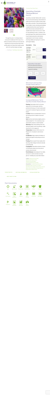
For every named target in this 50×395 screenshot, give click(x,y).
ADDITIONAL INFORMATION (21, 172)
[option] (14, 17)
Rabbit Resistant (40, 168)
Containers (35, 165)
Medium (27, 168)
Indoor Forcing (38, 166)
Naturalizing (31, 168)
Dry (31, 166)
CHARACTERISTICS (8, 172)
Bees (31, 165)
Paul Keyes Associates (17, 50)
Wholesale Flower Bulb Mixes (31, 161)
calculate (32, 77)
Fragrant (34, 166)
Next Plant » (35, 8)
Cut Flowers (39, 165)
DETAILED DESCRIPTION (34, 172)
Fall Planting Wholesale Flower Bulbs (32, 162)
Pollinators (35, 168)
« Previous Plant (29, 8)
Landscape (43, 166)
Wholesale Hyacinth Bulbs (34, 158)
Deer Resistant (28, 166)
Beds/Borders (28, 165)
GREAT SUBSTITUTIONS (11, 176)
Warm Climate (34, 169)
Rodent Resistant (29, 169)
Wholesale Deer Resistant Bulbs (31, 159)
